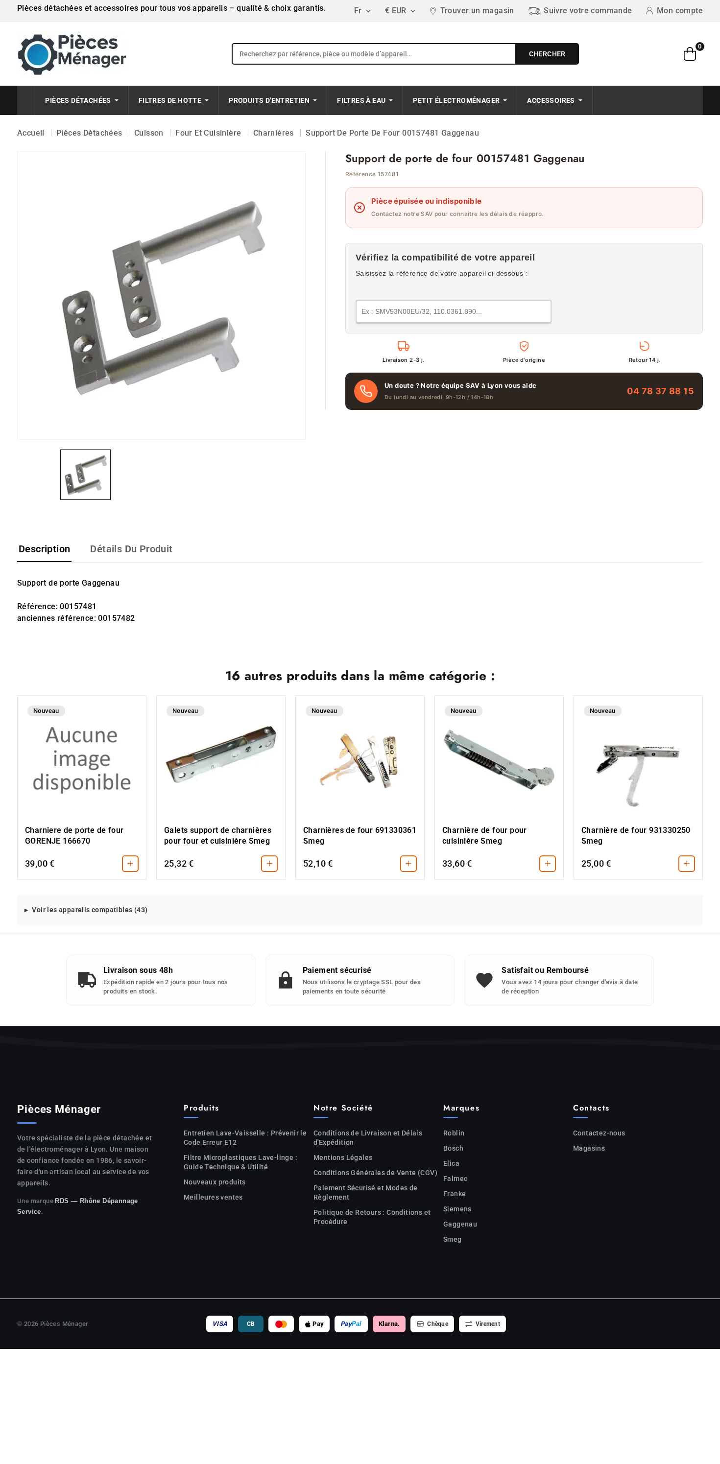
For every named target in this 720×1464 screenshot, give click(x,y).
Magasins (589, 1148)
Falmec (455, 1178)
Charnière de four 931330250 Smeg (636, 836)
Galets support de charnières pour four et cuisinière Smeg (217, 836)
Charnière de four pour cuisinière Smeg (484, 836)
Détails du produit (131, 549)
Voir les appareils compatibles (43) (89, 910)
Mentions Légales (342, 1157)
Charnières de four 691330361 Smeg (359, 836)
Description (44, 549)
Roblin (453, 1133)
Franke (454, 1194)
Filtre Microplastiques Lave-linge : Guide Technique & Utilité (240, 1162)
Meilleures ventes (213, 1197)
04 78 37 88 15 (660, 391)
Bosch (453, 1148)
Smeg (452, 1239)
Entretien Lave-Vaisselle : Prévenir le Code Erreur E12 (245, 1137)
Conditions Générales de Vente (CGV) (375, 1173)
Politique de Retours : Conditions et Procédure (372, 1217)
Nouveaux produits (215, 1182)
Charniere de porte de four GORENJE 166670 (74, 836)
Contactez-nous (599, 1133)
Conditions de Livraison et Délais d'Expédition (367, 1137)
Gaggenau (460, 1224)
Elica (451, 1163)
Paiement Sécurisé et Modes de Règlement (365, 1192)
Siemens (457, 1209)
